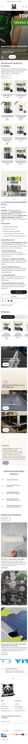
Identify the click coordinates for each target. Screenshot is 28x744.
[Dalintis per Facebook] (2, 300)
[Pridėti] (11, 90)
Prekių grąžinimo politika (6, 710)
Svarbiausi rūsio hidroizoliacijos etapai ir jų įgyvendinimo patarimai (13, 644)
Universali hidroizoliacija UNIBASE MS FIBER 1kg (21, 138)
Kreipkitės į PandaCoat (7, 448)
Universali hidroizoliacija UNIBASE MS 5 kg (21, 95)
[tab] (8, 317)
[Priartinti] (3, 173)
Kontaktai (3, 704)
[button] (2, 1)
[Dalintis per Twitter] (5, 300)
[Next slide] (25, 199)
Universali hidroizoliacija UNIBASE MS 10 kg (21, 161)
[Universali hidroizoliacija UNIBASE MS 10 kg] (21, 153)
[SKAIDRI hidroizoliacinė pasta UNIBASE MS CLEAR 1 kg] (21, 107)
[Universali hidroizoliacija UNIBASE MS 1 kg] (7, 86)
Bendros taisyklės (4, 706)
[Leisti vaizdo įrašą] (2, 57)
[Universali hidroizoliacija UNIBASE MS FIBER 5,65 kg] (7, 107)
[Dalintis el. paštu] (11, 300)
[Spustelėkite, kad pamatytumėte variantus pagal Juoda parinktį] (7, 143)
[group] (14, 184)
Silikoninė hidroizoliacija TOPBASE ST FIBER (7, 161)
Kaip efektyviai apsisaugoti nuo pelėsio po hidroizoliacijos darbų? (14, 583)
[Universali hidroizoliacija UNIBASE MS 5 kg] (21, 86)
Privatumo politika (5, 708)
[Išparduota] (11, 111)
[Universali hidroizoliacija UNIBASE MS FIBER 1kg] (21, 130)
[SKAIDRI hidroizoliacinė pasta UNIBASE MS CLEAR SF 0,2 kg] (18, 326)
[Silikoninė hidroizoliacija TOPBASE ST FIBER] (7, 153)
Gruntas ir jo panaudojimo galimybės (12, 559)
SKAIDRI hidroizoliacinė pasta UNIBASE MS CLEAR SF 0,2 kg (18, 335)
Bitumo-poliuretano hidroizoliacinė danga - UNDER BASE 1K (7, 139)
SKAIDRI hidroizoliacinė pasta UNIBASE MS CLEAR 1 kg (21, 117)
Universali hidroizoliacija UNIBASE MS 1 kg (7, 95)
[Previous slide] (3, 199)
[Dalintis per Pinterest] (8, 300)
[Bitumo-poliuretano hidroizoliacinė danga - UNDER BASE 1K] (7, 130)
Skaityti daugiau (4, 567)
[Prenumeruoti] (25, 721)
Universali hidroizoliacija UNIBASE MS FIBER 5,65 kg (7, 117)
